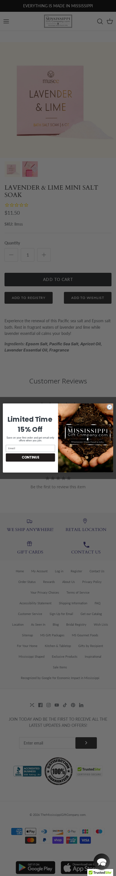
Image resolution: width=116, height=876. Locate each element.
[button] (101, 862)
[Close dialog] (109, 407)
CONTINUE (30, 457)
